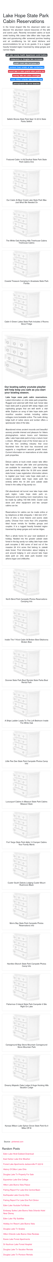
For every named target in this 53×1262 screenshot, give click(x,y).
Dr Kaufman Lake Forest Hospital (17, 1244)
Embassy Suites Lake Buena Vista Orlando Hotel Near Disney (24, 1212)
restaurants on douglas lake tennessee (26, 59)
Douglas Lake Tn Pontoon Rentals (18, 1254)
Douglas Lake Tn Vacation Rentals (18, 1249)
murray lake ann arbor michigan (26, 75)
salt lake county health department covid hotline (26, 55)
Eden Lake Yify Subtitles (13, 1218)
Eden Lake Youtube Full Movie (16, 1205)
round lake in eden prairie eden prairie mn (26, 71)
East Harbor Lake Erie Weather (16, 1159)
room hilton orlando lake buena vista (26, 79)
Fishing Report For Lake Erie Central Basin (21, 1189)
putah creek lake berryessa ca (26, 63)
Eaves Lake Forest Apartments (16, 1239)
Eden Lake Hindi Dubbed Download (18, 1153)
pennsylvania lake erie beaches (26, 83)
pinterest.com (17, 1141)
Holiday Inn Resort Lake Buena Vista (19, 1223)
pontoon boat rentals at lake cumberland (27, 67)
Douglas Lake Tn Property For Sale (18, 1174)
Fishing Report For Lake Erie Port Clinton (21, 1200)
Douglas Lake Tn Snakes (14, 1228)
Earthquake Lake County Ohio (16, 1195)
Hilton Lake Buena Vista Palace (16, 1184)
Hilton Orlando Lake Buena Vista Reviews (21, 1234)
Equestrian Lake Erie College (15, 1179)
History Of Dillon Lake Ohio (14, 1169)
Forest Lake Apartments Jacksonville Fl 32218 (23, 1164)
